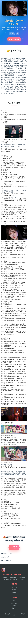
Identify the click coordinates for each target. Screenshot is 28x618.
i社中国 (14, 605)
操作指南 (14, 589)
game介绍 (14, 587)
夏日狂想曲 (14, 603)
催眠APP (14, 608)
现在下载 (14, 592)
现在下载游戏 (15, 39)
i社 (14, 600)
